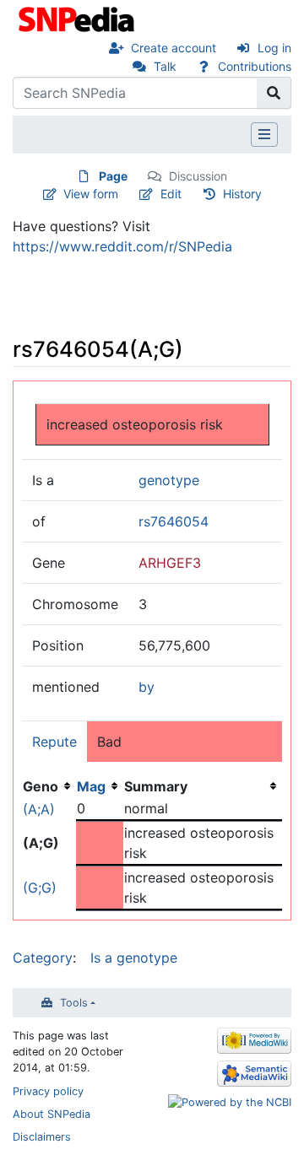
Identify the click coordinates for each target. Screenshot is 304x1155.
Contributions (254, 66)
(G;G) (40, 887)
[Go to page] (274, 93)
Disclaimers (42, 1137)
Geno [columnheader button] (40, 786)
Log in (274, 47)
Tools (74, 1002)
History (242, 193)
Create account (173, 47)
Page (113, 176)
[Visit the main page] (78, 17)
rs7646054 (173, 521)
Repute (54, 741)
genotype (168, 480)
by (146, 686)
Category (43, 957)
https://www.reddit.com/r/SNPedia (122, 246)
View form (90, 193)
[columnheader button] (99, 786)
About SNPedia (51, 1114)
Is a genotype (133, 957)
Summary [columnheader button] (155, 786)
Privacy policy (48, 1091)
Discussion (198, 176)
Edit (171, 193)
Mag (91, 786)
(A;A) (39, 809)
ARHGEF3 (169, 562)
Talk (165, 66)
